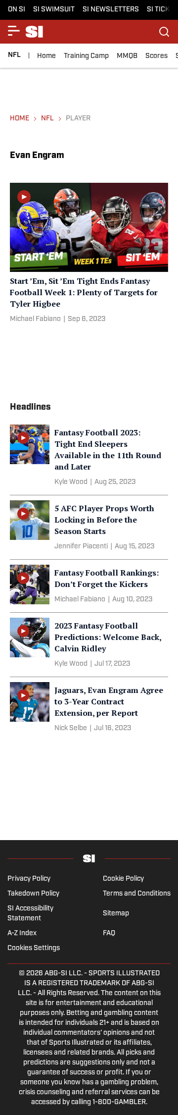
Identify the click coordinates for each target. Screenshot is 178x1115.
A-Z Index (22, 933)
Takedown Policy (33, 894)
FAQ (109, 933)
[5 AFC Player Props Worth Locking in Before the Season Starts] (89, 527)
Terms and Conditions (137, 894)
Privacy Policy (28, 879)
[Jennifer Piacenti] (81, 547)
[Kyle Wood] (71, 482)
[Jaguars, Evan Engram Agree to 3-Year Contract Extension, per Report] (89, 709)
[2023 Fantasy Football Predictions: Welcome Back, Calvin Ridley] (89, 645)
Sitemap (116, 913)
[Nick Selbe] (70, 729)
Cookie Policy (123, 879)
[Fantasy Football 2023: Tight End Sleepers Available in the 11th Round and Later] (89, 457)
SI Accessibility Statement (30, 913)
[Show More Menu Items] (14, 31)
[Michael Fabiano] (35, 319)
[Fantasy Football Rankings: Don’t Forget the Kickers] (89, 586)
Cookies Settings (33, 948)
